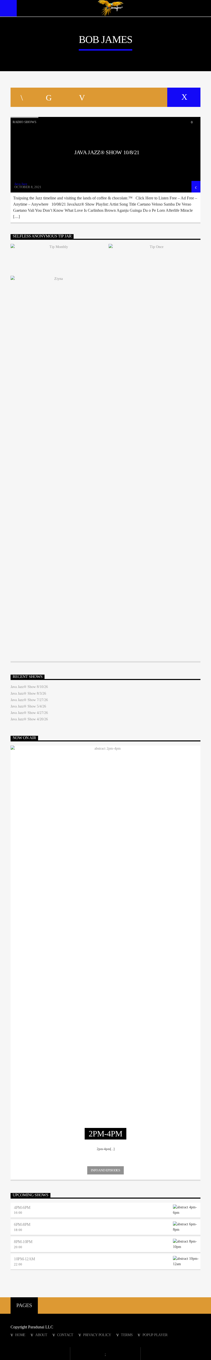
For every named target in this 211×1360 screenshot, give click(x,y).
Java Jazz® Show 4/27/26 (29, 713)
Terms (127, 1335)
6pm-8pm (22, 1224)
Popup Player (155, 1335)
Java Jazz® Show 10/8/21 (106, 152)
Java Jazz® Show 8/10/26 (29, 687)
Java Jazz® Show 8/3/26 (28, 693)
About (41, 1335)
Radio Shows (24, 122)
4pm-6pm (22, 1207)
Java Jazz (20, 184)
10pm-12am (24, 1259)
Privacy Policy (97, 1335)
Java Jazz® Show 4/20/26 (29, 719)
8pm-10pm (23, 1241)
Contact (65, 1335)
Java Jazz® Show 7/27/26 (29, 700)
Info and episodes (105, 1170)
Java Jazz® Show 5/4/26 (28, 706)
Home (20, 1335)
